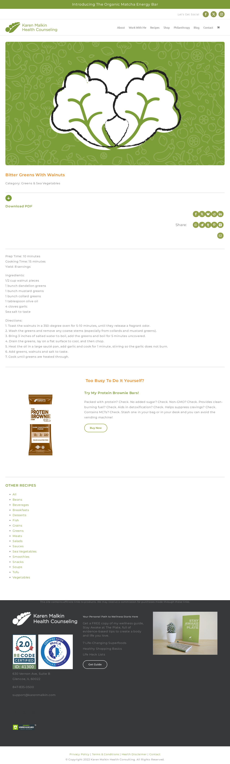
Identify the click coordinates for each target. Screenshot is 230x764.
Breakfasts (21, 510)
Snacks (18, 562)
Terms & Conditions (105, 754)
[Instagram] (34, 712)
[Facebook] (193, 214)
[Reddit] (212, 214)
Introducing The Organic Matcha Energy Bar (115, 4)
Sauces (18, 546)
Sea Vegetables (25, 551)
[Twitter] (25, 712)
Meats (17, 536)
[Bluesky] (206, 214)
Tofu (16, 572)
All (14, 494)
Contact (154, 754)
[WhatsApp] (193, 224)
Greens (18, 530)
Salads (18, 541)
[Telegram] (200, 224)
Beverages (21, 505)
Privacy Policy (79, 754)
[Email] (218, 235)
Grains (17, 525)
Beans (17, 499)
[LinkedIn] (218, 214)
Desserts (19, 515)
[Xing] (218, 224)
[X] (200, 214)
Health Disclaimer (134, 754)
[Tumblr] (206, 224)
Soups (17, 567)
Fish (16, 520)
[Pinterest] (212, 224)
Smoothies (21, 556)
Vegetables (21, 577)
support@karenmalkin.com (34, 695)
